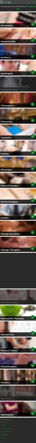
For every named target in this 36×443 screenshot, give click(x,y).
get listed (4, 434)
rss (2, 441)
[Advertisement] (18, 270)
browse (3, 438)
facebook (4, 422)
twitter (3, 425)
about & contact (6, 428)
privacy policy (5, 431)
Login (28, 2)
